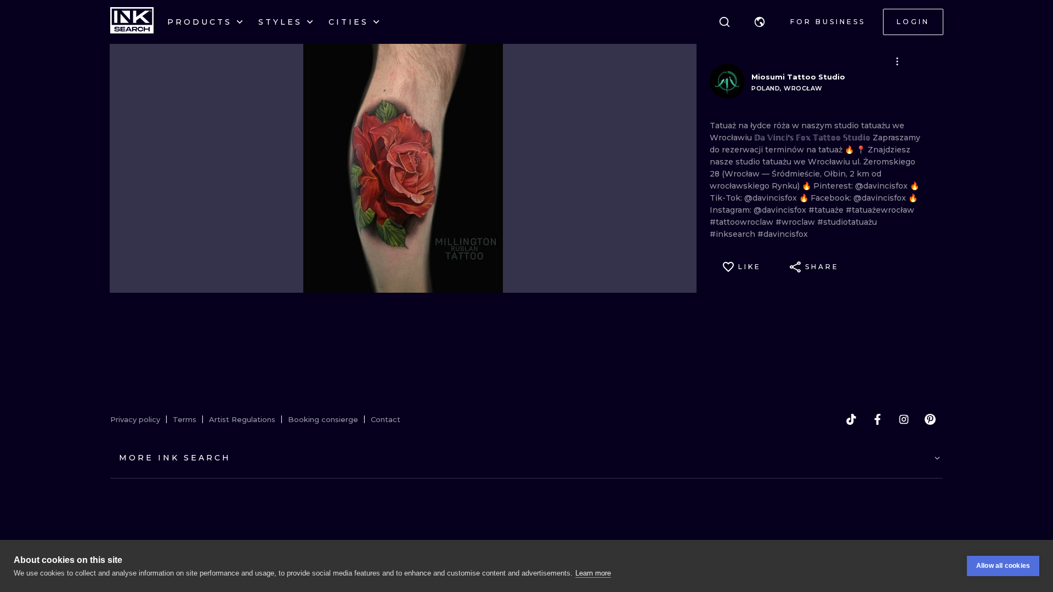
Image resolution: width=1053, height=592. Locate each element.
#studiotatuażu (847, 222)
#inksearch (733, 234)
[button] (759, 22)
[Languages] (759, 22)
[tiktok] (851, 419)
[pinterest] (930, 419)
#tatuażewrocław (880, 210)
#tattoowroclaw (742, 222)
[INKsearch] (132, 21)
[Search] (724, 22)
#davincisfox (782, 234)
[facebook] (877, 419)
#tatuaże (827, 210)
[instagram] (904, 419)
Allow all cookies (1003, 566)
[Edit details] (897, 61)
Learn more (593, 573)
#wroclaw (796, 222)
